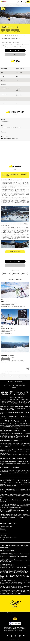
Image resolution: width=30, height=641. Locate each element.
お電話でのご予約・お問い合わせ (16, 381)
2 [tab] (7, 35)
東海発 (11, 375)
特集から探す (2, 528)
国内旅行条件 (6, 384)
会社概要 (23, 384)
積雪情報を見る (19, 68)
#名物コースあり (16, 273)
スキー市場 (2, 539)
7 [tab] (17, 35)
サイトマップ (13, 384)
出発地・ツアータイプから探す (6, 526)
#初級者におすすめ (6, 273)
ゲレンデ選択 (17, 371)
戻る (15, 54)
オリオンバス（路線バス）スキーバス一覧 (8, 537)
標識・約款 (19, 384)
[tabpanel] (15, 15)
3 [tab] (9, 35)
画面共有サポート (15, 387)
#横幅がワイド (24, 273)
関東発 (4, 375)
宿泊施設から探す (3, 533)
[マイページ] (21, 1)
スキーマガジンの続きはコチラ (15, 251)
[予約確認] (18, 1)
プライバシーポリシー (8, 385)
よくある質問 (15, 385)
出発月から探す (3, 535)
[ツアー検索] (25, 1)
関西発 (19, 375)
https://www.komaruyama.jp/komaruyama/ (9, 138)
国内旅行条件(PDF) (22, 385)
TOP (1, 371)
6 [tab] (15, 35)
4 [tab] (11, 35)
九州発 (26, 375)
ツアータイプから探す (9, 371)
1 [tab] (5, 35)
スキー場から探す (3, 530)
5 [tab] (13, 35)
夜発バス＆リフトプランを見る (15, 50)
